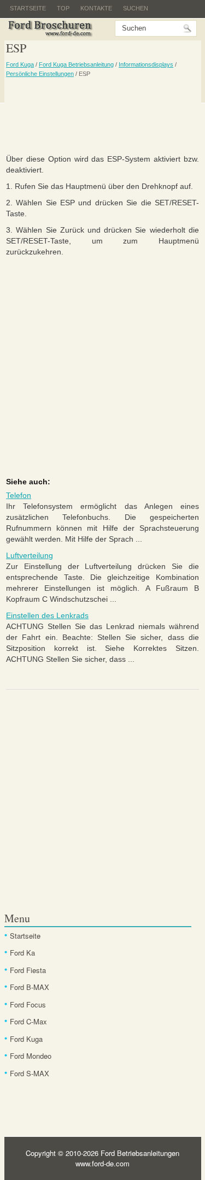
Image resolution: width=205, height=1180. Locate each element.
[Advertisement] (102, 115)
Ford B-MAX (29, 987)
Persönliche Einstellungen (40, 73)
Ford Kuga (20, 64)
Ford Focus (28, 1004)
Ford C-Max (28, 1021)
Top (63, 8)
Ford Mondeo (30, 1056)
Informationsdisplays (146, 64)
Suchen (135, 8)
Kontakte (96, 8)
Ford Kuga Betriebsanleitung (76, 64)
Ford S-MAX (29, 1073)
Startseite (28, 8)
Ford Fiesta (28, 970)
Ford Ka (22, 952)
